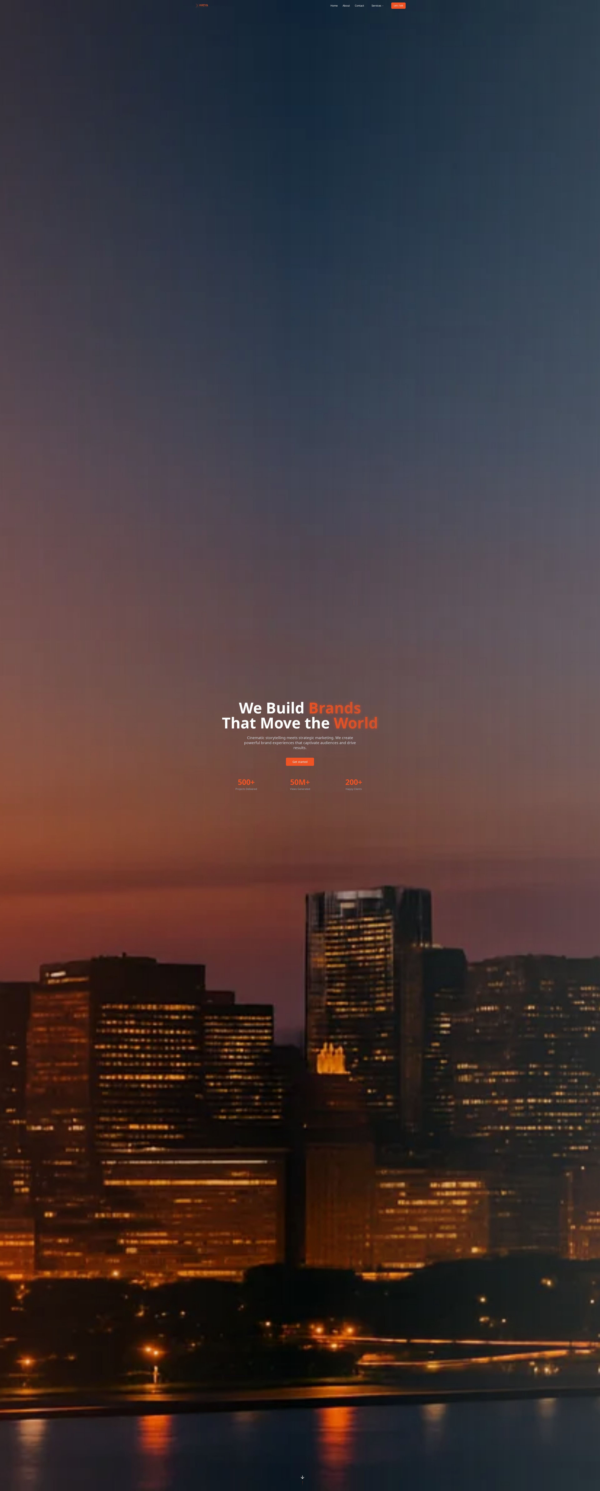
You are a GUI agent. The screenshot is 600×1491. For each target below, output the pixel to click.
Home (334, 5)
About (346, 5)
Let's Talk (398, 5)
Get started (300, 762)
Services (376, 5)
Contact (359, 5)
